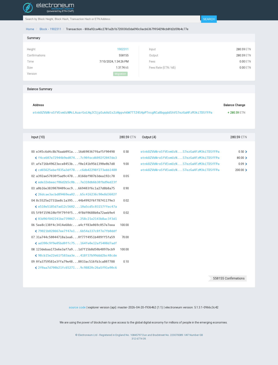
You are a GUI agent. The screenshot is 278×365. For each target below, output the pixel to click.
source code (77, 307)
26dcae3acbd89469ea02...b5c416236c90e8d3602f (77, 194)
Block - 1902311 (50, 29)
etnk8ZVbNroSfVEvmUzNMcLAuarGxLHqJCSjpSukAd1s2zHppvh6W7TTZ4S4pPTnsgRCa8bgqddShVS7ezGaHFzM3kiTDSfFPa (122, 112)
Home (30, 29)
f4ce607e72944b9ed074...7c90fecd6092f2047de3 (77, 158)
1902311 (123, 49)
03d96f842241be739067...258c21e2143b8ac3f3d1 (77, 219)
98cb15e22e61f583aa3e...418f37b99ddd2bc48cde (77, 255)
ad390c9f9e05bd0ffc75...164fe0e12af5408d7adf (77, 243)
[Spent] (246, 151)
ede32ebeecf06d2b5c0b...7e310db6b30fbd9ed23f (77, 182)
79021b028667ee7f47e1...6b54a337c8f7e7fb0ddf (77, 231)
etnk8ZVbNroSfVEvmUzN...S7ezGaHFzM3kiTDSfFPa (180, 151)
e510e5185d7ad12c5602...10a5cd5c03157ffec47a (77, 206)
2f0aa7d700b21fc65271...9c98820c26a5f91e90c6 (77, 268)
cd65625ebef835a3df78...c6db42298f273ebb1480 (77, 170)
